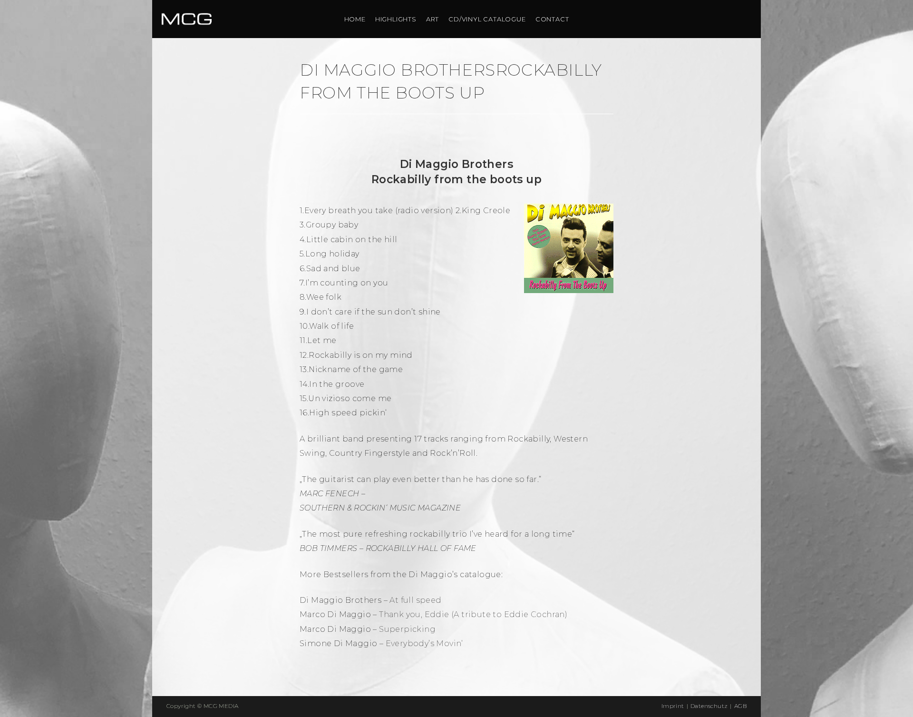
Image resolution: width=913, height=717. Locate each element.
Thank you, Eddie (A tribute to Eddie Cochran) (473, 614)
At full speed (415, 600)
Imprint (672, 705)
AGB (740, 705)
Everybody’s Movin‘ (424, 643)
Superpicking (407, 629)
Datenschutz (709, 705)
